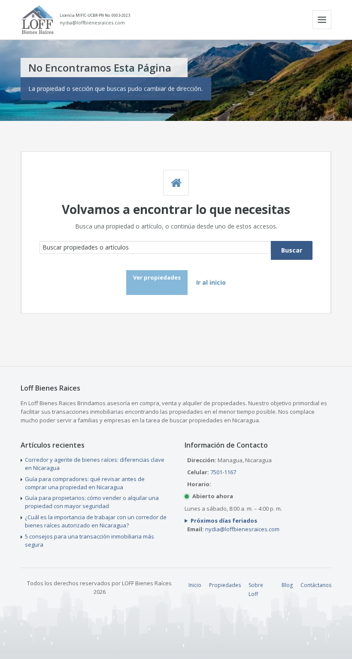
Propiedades (225, 585)
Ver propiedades (157, 277)
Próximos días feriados (224, 520)
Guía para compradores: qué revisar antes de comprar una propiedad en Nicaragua (85, 483)
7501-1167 (223, 472)
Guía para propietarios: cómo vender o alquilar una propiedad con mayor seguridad (92, 502)
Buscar (291, 250)
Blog (287, 585)
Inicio (194, 585)
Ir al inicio (211, 282)
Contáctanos (315, 585)
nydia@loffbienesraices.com (92, 23)
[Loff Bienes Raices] (38, 20)
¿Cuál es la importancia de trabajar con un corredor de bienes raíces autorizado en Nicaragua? (96, 521)
